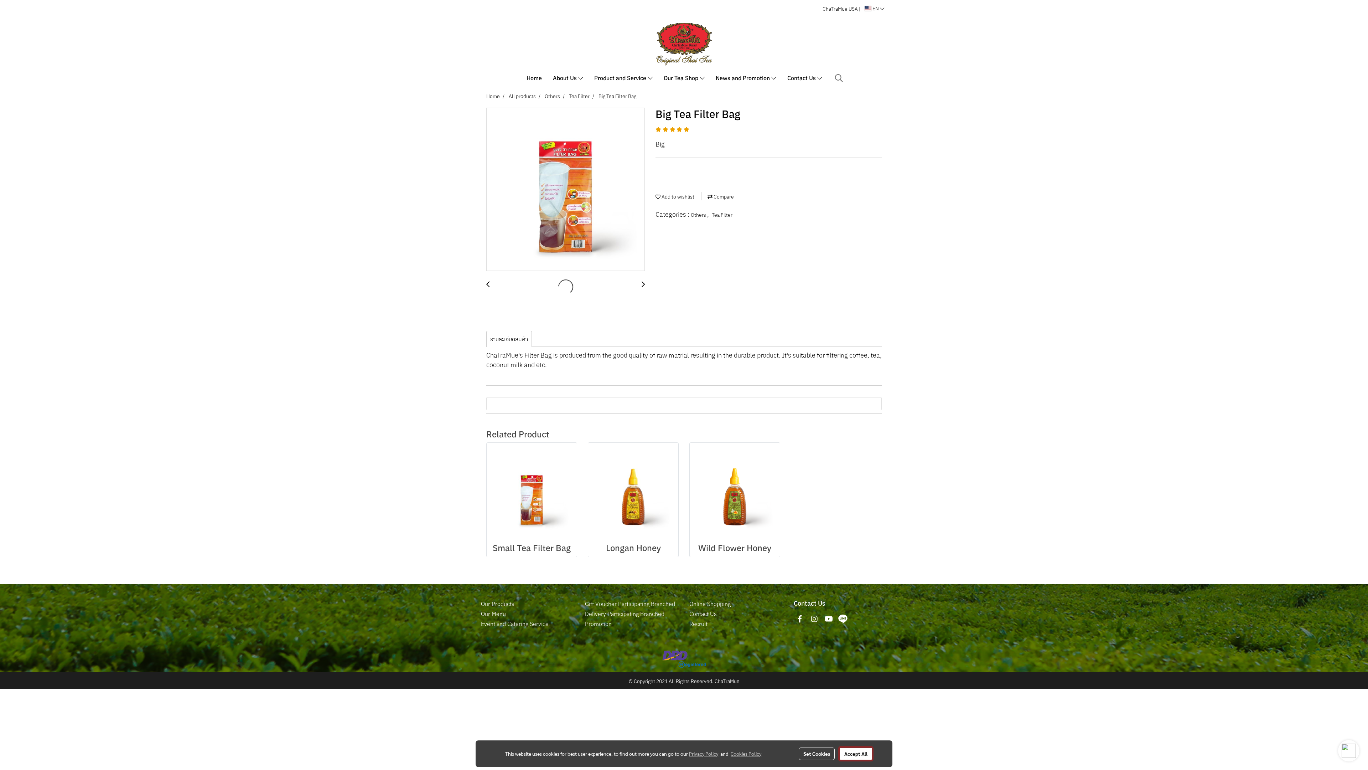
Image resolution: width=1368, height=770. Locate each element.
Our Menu (493, 613)
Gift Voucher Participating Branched (630, 603)
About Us (565, 78)
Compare (723, 197)
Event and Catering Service (515, 623)
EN (875, 8)
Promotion (598, 623)
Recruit (698, 623)
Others (699, 215)
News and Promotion (743, 78)
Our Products (497, 603)
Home (534, 78)
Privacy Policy (703, 753)
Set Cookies (816, 753)
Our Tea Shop (682, 78)
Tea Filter (722, 215)
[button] (839, 78)
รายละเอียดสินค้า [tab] (509, 339)
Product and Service (621, 78)
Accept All (855, 753)
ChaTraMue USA (840, 9)
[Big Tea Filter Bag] (565, 189)
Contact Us (802, 78)
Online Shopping (710, 603)
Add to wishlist (677, 197)
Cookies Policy (746, 753)
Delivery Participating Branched (624, 613)
